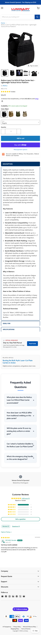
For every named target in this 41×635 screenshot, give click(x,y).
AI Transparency (7, 626)
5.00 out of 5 (26, 498)
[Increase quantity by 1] (19, 131)
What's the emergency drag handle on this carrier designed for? (20, 457)
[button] (4, 73)
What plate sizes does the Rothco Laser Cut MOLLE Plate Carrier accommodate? (20, 400)
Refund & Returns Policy (29, 626)
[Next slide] (38, 73)
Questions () (16, 526)
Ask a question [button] (20, 519)
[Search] (37, 17)
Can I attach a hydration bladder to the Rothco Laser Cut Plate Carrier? (20, 445)
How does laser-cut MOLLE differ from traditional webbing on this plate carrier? (20, 415)
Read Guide (32, 343)
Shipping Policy (15, 629)
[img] (5, 537)
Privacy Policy (17, 626)
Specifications (8, 329)
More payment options (20, 149)
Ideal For (6, 323)
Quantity (3, 127)
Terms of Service (25, 629)
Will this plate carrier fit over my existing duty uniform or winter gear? (20, 431)
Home (3, 23)
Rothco (5, 86)
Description (8, 164)
